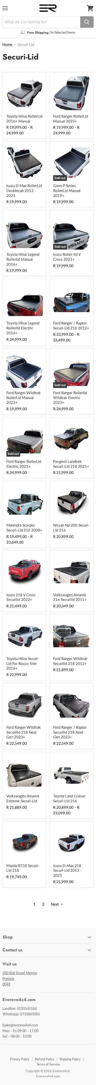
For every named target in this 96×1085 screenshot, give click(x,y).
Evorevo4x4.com (48, 1076)
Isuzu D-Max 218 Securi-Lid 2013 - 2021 (67, 870)
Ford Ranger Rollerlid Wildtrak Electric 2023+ (70, 397)
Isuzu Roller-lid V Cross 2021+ (66, 256)
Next (55, 904)
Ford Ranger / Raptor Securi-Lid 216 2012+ (71, 325)
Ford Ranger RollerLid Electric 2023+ (23, 463)
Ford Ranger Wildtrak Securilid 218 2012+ (70, 661)
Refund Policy (44, 1059)
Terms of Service (48, 1064)
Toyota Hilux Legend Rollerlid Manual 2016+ (22, 259)
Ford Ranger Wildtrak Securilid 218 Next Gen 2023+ (23, 732)
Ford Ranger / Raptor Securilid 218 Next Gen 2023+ (70, 732)
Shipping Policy (70, 1059)
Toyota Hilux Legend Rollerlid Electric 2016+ (22, 328)
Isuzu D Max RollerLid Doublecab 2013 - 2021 (24, 190)
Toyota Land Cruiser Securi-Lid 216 (69, 798)
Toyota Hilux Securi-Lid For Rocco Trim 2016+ (22, 663)
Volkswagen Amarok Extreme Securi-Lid (22, 798)
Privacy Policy (20, 1059)
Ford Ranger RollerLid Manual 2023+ (70, 118)
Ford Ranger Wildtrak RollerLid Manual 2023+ (23, 397)
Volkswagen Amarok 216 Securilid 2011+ (70, 597)
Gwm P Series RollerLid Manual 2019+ (66, 190)
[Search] (87, 22)
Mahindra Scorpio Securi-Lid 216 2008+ (24, 527)
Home (7, 45)
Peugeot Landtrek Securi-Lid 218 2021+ (71, 463)
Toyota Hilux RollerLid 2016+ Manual (24, 118)
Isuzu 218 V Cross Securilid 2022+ (21, 597)
